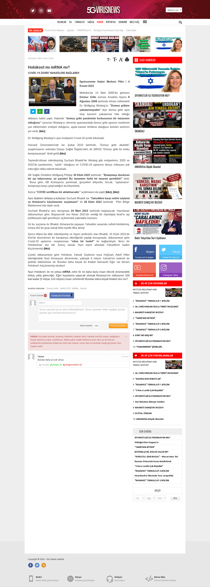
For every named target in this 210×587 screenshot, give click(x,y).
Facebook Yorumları (61, 295)
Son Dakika (145, 431)
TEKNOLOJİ (80, 22)
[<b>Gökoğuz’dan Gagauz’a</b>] (42, 44)
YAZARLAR (61, 22)
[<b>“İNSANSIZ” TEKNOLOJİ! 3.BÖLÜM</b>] (73, 44)
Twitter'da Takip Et (170, 257)
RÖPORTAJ (111, 22)
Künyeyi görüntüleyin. (85, 579)
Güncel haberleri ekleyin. (165, 579)
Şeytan (70, 30)
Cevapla (45, 365)
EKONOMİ (123, 22)
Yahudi (83, 288)
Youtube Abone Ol (144, 275)
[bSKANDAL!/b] (173, 292)
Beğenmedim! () (74, 365)
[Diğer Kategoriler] (145, 22)
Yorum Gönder (38, 295)
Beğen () (57, 365)
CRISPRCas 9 (84, 30)
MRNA (75, 288)
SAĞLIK (90, 22)
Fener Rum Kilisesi (54, 30)
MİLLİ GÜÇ (134, 22)
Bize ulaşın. (120, 579)
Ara (175, 498)
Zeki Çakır (131, 30)
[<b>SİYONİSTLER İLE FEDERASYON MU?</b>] (168, 44)
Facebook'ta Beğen (144, 257)
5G (70, 22)
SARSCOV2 (65, 288)
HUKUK (100, 22)
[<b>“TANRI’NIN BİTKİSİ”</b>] (136, 44)
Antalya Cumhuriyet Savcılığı (108, 30)
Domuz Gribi (52, 288)
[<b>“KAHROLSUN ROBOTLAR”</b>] (105, 44)
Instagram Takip (170, 275)
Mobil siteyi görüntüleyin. (47, 579)
